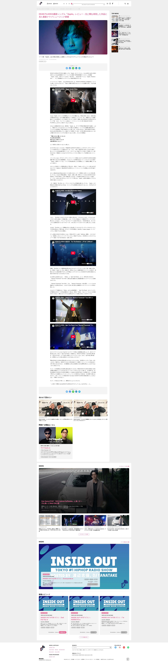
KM (91, 655)
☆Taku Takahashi (44, 456)
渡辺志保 (91, 579)
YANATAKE (87, 579)
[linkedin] (76, 68)
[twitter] (67, 68)
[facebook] (70, 68)
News (40, 8)
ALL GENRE (54, 456)
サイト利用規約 (96, 659)
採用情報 (82, 659)
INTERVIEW (62, 649)
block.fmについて (67, 659)
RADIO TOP (52, 656)
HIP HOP (95, 579)
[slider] (88, 3)
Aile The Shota (75, 655)
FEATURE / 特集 (53, 510)
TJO (50, 456)
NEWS (56, 649)
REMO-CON (81, 655)
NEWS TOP (52, 647)
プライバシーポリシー (89, 659)
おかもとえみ (87, 655)
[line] (73, 68)
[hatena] (79, 68)
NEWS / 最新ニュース (66, 527)
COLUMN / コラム (42, 61)
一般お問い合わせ (103, 659)
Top (37, 8)
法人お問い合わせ (110, 659)
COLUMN (57, 652)
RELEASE (51, 652)
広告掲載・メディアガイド (76, 659)
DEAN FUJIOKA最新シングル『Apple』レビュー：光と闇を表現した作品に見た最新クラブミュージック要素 (61, 8)
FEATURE (51, 649)
